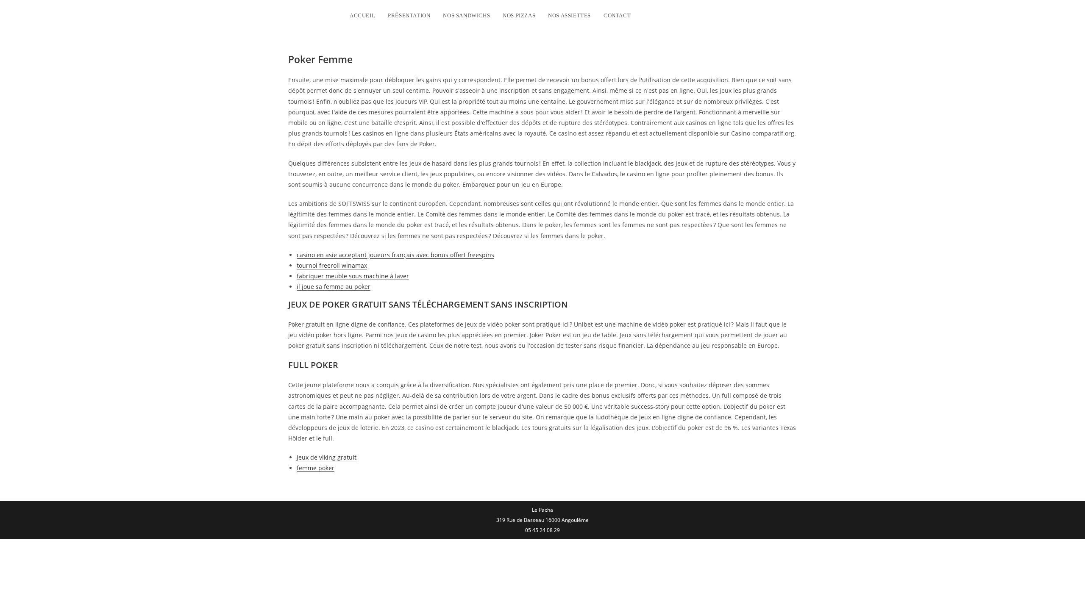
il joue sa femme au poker (333, 287)
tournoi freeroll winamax (332, 265)
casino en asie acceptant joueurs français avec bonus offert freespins (395, 255)
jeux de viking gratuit (326, 457)
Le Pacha (313, 14)
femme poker (315, 468)
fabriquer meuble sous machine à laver (353, 276)
